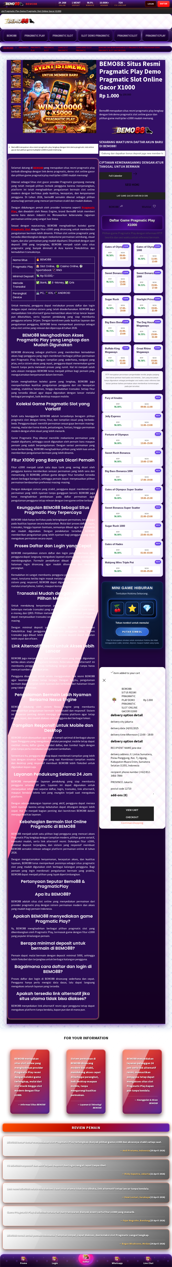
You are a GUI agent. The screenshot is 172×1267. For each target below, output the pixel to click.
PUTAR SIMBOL (132, 631)
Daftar (86, 1261)
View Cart (132, 810)
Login (55, 1263)
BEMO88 (8, 48)
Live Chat (148, 1263)
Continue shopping (132, 822)
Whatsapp (117, 1263)
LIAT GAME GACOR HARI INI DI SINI (132, 195)
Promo (23, 1263)
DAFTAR (163, 3)
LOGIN (151, 4)
